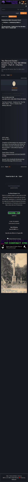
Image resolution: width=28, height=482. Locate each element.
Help (7, 476)
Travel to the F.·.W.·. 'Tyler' (14, 176)
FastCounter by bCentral (14, 223)
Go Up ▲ (20, 476)
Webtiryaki (14, 479)
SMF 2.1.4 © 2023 (7, 477)
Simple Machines (15, 477)
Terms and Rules (13, 476)
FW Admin (14, 88)
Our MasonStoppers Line (14, 193)
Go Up (2, 166)
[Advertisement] (14, 44)
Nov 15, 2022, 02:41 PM (8, 97)
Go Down (3, 75)
